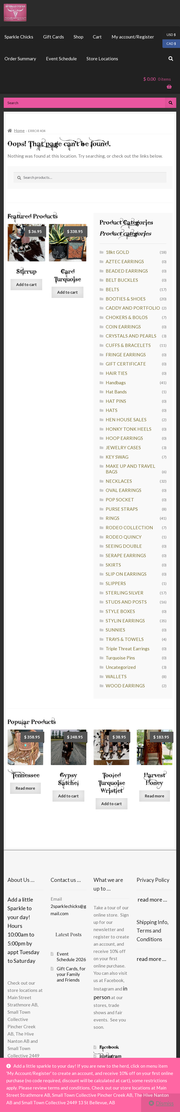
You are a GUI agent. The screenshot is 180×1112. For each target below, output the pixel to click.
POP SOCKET (120, 499)
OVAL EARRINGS (123, 490)
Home (19, 130)
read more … (152, 899)
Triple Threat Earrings (128, 648)
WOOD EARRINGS (125, 685)
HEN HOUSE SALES (126, 419)
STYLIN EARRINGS (125, 620)
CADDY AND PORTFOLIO (133, 308)
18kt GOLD (117, 252)
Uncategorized (121, 667)
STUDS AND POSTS (126, 602)
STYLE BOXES (120, 611)
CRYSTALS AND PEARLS (131, 336)
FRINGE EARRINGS (126, 354)
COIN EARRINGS (123, 326)
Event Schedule (61, 58)
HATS (111, 410)
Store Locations (102, 58)
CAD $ (169, 43)
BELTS (112, 289)
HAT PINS (116, 401)
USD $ (169, 34)
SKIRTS (113, 564)
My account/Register (133, 36)
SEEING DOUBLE (124, 546)
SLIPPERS (116, 583)
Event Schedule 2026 (71, 956)
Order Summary (20, 58)
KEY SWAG (117, 457)
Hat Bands (116, 391)
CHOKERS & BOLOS (127, 317)
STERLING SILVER (124, 592)
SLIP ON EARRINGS (126, 574)
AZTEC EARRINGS (125, 261)
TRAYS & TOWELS (125, 639)
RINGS (112, 518)
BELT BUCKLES (122, 280)
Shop (78, 36)
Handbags (116, 382)
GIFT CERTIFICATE (126, 363)
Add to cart (26, 284)
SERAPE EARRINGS (126, 555)
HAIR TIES (116, 373)
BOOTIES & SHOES (126, 298)
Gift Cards (53, 36)
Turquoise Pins (120, 657)
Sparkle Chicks (18, 36)
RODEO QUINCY (124, 537)
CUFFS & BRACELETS (128, 345)
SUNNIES (115, 629)
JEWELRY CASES (123, 447)
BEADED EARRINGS (127, 271)
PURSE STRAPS (122, 509)
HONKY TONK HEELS (128, 429)
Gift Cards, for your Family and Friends (71, 974)
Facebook (109, 1047)
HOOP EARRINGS (124, 438)
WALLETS (116, 676)
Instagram (110, 1056)
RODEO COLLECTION (129, 527)
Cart (97, 36)
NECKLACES (119, 481)
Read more (25, 788)
